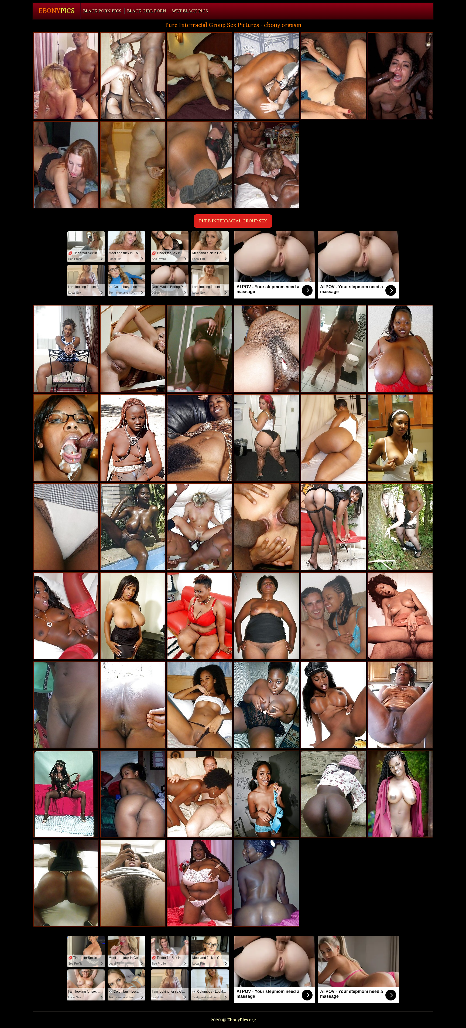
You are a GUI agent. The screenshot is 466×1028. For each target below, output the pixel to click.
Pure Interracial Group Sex (233, 221)
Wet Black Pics (190, 11)
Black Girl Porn (146, 11)
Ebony (57, 11)
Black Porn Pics (102, 11)
